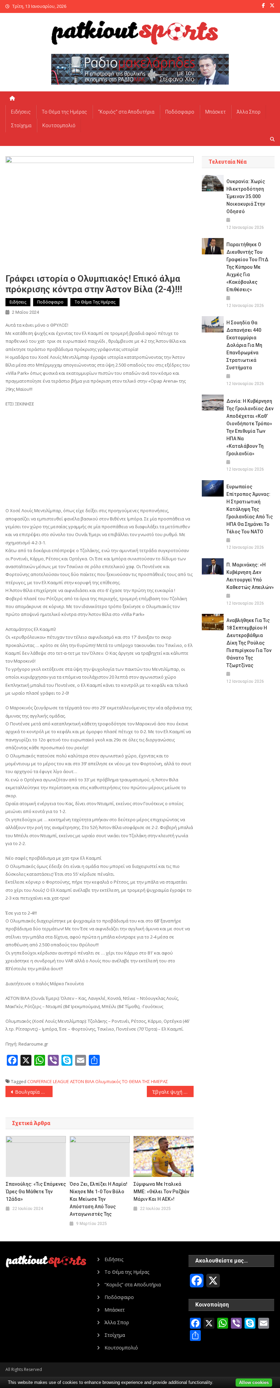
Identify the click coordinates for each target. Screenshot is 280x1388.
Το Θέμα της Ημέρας (64, 112)
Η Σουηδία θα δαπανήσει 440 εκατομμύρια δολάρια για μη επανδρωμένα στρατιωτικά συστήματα (244, 345)
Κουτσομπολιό (58, 125)
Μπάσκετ (215, 112)
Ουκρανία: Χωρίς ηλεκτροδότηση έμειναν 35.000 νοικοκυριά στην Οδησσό (245, 196)
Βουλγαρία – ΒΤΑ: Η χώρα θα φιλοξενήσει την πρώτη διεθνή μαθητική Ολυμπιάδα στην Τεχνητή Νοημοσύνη (34, 1092)
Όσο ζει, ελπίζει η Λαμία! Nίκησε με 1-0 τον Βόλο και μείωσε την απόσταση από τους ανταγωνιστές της (98, 1199)
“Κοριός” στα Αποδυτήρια (126, 112)
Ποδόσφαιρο (179, 112)
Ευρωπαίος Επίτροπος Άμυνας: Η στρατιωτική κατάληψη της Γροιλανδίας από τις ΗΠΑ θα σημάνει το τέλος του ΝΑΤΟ (249, 509)
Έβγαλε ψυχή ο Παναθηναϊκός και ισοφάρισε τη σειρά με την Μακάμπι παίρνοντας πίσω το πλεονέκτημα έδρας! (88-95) (173, 1092)
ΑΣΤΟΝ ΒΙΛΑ (82, 1081)
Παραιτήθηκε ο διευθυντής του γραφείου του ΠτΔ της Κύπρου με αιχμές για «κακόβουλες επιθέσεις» (247, 267)
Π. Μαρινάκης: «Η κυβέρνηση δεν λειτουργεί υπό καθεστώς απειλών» (250, 576)
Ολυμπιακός (108, 1081)
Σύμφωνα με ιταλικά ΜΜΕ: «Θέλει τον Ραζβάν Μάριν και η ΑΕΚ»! (161, 1191)
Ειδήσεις (21, 112)
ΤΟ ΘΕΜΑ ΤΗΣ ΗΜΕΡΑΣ (145, 1081)
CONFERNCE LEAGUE (48, 1081)
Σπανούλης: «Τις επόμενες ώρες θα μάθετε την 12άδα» (36, 1191)
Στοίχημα (21, 125)
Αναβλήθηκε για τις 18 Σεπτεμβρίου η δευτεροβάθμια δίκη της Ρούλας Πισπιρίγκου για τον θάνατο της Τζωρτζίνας (248, 643)
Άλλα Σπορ (249, 112)
